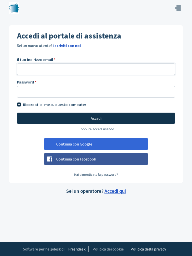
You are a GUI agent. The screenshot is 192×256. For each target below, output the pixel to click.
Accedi (96, 118)
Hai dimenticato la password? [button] (96, 174)
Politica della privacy (148, 249)
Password (26, 82)
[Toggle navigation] (178, 8)
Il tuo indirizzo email (36, 59)
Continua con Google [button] (74, 144)
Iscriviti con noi (67, 45)
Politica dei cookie (108, 249)
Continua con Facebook (76, 159)
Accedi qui (115, 191)
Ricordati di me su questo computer (54, 104)
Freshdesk (77, 249)
